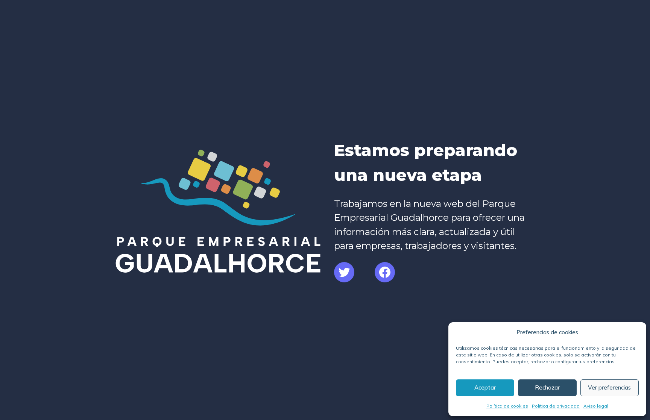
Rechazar (547, 387)
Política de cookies (507, 406)
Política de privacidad (556, 406)
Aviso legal (595, 406)
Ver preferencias (609, 387)
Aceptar (485, 387)
